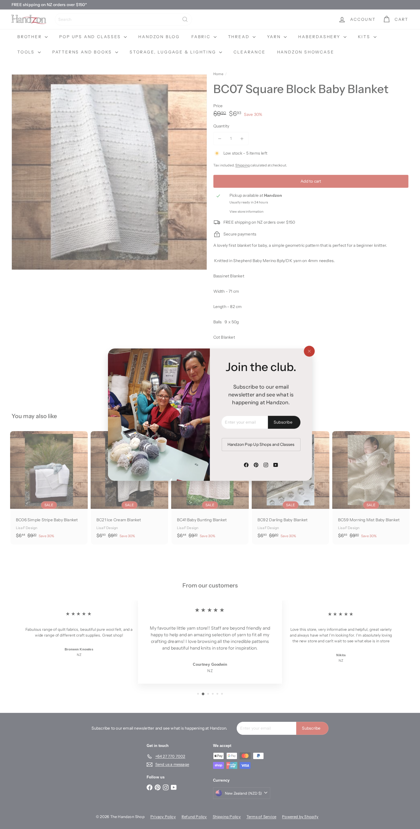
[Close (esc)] (309, 351)
